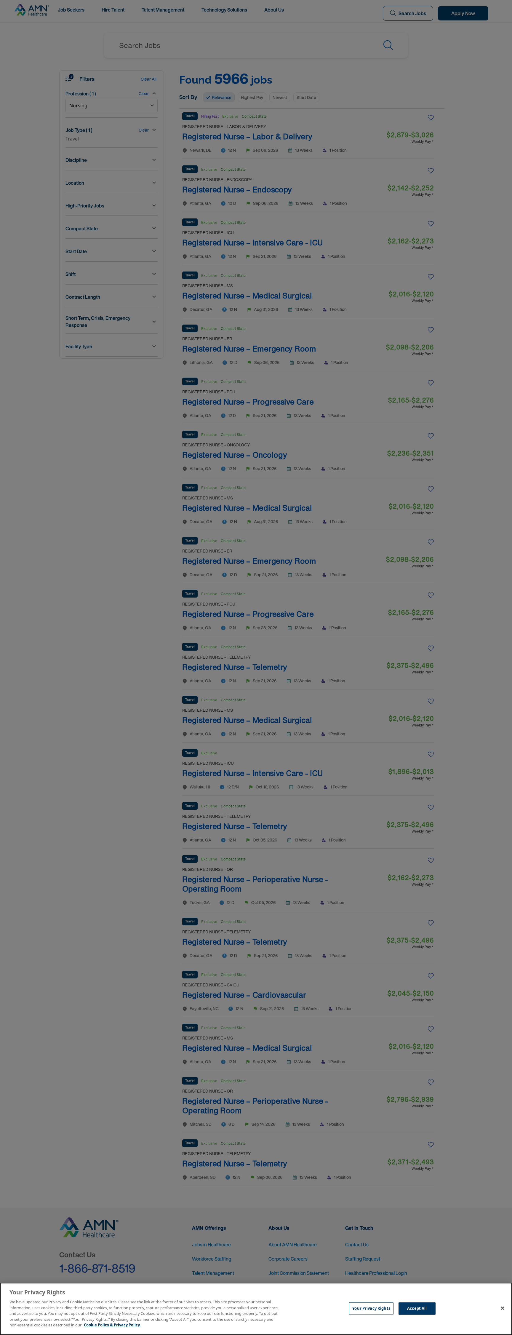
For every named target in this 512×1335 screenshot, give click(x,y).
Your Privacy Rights (371, 1308)
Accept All (417, 1308)
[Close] (502, 1308)
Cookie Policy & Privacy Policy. (112, 1325)
